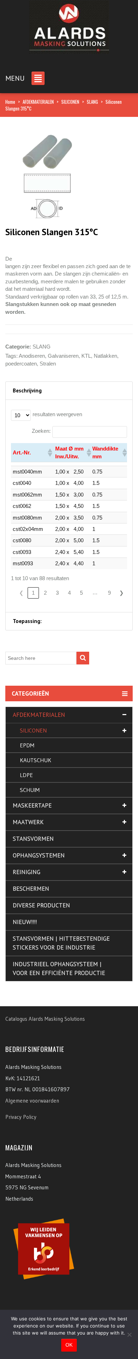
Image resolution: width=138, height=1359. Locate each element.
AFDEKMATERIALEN (38, 101)
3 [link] (57, 593)
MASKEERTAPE (32, 805)
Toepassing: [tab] (27, 621)
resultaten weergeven (57, 414)
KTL (86, 356)
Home (10, 101)
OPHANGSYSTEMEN (39, 855)
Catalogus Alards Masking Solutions (45, 1018)
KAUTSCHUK (35, 760)
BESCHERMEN (31, 889)
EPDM (27, 745)
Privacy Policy (20, 1117)
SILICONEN (70, 101)
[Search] (82, 658)
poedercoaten (21, 364)
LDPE (26, 774)
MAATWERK (28, 822)
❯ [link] (121, 593)
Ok (69, 1345)
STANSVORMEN (33, 839)
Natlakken (105, 356)
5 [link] (81, 593)
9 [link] (109, 593)
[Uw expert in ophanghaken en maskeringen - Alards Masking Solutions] (69, 25)
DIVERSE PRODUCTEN (41, 905)
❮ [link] (21, 593)
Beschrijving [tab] (27, 390)
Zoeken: (41, 431)
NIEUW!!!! (25, 922)
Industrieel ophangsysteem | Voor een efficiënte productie (59, 968)
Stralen (48, 364)
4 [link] (69, 593)
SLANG (92, 101)
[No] (129, 1334)
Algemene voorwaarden (32, 1100)
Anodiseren (32, 356)
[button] (49, 452)
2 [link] (45, 593)
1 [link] (33, 593)
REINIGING (26, 872)
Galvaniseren (63, 356)
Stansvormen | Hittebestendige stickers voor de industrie (61, 943)
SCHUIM (30, 789)
